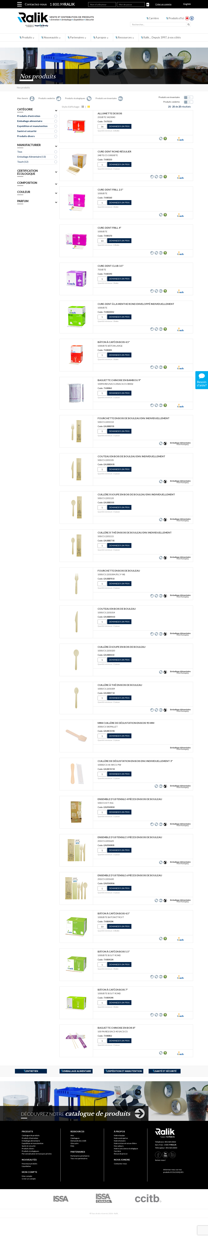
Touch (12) (22, 161)
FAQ (72, 1146)
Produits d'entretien (28, 115)
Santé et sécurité (26, 131)
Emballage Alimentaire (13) (31, 156)
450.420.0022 (170, 1142)
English (187, 3)
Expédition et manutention (32, 126)
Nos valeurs (119, 1146)
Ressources (125, 37)
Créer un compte (163, 4)
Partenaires (77, 37)
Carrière (154, 18)
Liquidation (26, 1166)
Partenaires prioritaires (80, 1156)
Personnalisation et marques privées (37, 1154)
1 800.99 (170, 1145)
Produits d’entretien (30, 1138)
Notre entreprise (121, 1138)
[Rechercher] (188, 24)
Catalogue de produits (31, 1135)
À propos (100, 37)
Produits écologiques (30, 1151)
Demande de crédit (78, 1141)
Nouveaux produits (29, 1163)
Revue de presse (120, 1154)
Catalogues (75, 1138)
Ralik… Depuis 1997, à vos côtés (162, 37)
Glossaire (74, 1143)
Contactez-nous (36, 4)
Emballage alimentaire (29, 120)
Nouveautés (51, 37)
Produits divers (26, 136)
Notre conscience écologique (126, 1148)
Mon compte (27, 1176)
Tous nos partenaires (79, 1158)
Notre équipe (119, 1135)
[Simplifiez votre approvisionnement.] (73, 21)
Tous (19, 151)
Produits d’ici (176, 18)
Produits (27, 37)
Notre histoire (119, 1141)
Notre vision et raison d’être (125, 1143)
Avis (72, 1135)
